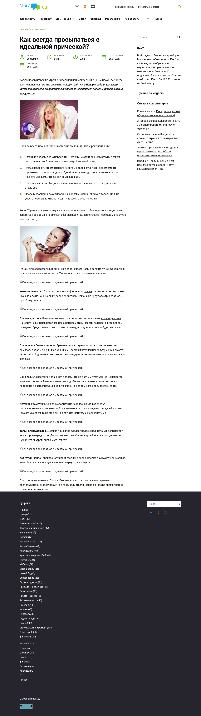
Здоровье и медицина (32, 528)
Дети (22, 519)
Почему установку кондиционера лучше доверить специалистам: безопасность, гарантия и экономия (163, 653)
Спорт (82, 19)
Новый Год (26, 573)
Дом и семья (63, 19)
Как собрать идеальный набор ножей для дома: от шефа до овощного (121, 589)
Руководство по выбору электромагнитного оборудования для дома (38, 651)
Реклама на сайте (149, 7)
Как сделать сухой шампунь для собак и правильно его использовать (158, 151)
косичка (77, 214)
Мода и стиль (27, 568)
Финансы (95, 19)
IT (145, 19)
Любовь (24, 559)
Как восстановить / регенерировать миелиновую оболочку (158, 124)
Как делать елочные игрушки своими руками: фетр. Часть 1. (158, 138)
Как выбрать (27, 19)
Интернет (25, 532)
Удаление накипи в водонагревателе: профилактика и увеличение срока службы (121, 651)
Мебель (24, 564)
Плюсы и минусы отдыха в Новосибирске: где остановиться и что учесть (79, 651)
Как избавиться (28, 546)
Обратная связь (124, 7)
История (24, 537)
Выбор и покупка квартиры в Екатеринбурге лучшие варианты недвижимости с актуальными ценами (163, 593)
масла (88, 291)
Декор (23, 514)
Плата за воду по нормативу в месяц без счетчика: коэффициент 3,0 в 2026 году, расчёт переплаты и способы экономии (79, 593)
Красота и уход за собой (33, 555)
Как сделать (132, 19)
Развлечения (112, 19)
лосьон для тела (111, 318)
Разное (158, 19)
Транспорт (45, 19)
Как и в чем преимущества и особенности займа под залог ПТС (155, 164)
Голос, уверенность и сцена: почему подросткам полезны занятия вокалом (38, 591)
